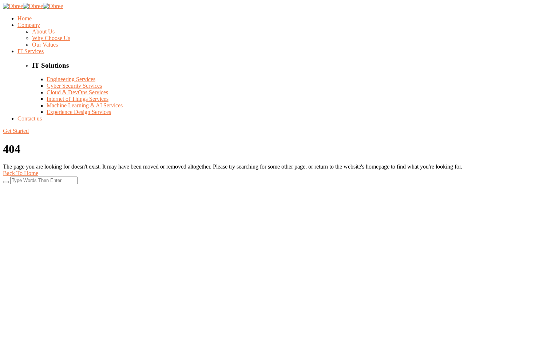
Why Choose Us (51, 38)
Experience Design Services (79, 112)
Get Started (16, 131)
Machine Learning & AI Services (85, 105)
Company (28, 25)
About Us (43, 31)
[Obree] (13, 6)
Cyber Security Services (74, 86)
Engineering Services (71, 79)
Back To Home (20, 173)
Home (24, 18)
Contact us (29, 118)
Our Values (45, 44)
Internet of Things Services (77, 99)
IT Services (30, 51)
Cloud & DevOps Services (77, 92)
